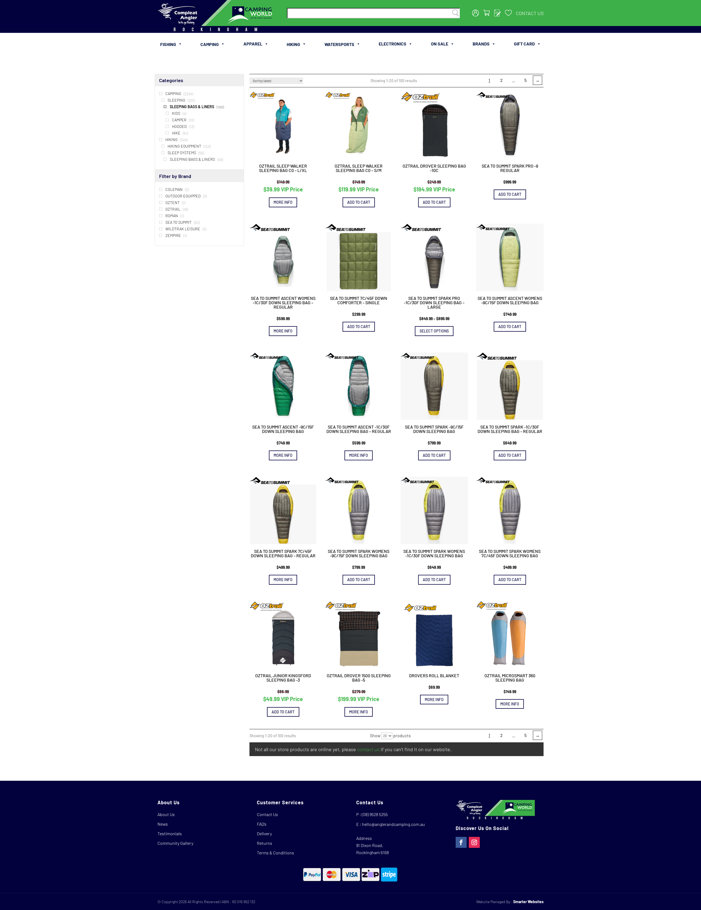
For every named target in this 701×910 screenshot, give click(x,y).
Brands (481, 43)
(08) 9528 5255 (375, 814)
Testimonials (169, 833)
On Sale (439, 43)
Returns (264, 843)
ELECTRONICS (392, 43)
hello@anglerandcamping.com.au (393, 824)
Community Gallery (175, 843)
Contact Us (530, 13)
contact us (368, 749)
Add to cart (358, 202)
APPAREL (252, 43)
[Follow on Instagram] (474, 842)
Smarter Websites (528, 901)
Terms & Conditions (275, 852)
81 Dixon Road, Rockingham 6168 (372, 849)
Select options (434, 331)
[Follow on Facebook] (461, 842)
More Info (283, 202)
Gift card (524, 43)
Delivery (264, 833)
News (162, 823)
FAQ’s (261, 823)
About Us (166, 814)
